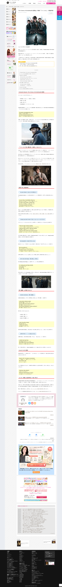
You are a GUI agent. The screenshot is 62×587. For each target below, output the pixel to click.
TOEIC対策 (20, 572)
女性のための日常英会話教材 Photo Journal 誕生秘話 (12, 571)
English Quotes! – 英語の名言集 (10, 579)
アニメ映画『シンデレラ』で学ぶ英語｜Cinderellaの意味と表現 (32, 523)
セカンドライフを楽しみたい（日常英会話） (23, 569)
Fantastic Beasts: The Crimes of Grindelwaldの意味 (28, 72)
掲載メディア (8, 557)
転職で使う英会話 (21, 577)
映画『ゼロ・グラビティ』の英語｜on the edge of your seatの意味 (32, 532)
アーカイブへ (53, 533)
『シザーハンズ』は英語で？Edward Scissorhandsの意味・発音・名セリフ (33, 526)
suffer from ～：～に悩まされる (25, 85)
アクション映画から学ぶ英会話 (32, 439)
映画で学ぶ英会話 (51, 439)
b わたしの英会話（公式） (34, 567)
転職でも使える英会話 (21, 575)
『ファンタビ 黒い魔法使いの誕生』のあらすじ (28, 73)
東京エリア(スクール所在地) (9, 562)
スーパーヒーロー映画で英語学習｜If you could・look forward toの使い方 (33, 529)
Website (35, 404)
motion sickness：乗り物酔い (25, 84)
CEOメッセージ (8, 553)
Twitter (29, 404)
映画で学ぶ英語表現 (23, 75)
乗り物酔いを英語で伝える (24, 82)
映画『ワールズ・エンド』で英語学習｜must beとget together (31, 530)
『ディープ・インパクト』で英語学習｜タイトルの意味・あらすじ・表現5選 (34, 520)
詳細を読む (52, 419)
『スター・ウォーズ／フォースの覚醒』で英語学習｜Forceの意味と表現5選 (33, 521)
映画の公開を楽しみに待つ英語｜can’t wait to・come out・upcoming (32, 531)
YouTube (32, 404)
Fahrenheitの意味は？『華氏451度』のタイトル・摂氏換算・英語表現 (33, 525)
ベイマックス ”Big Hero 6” (26, 527)
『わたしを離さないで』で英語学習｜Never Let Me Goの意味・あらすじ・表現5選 (34, 519)
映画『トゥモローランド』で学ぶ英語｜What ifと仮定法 (31, 524)
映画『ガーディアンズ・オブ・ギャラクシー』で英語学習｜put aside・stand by (34, 528)
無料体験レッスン (49, 3)
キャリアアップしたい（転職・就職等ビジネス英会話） (24, 565)
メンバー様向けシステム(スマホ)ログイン (49, 556)
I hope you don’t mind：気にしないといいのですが (28, 78)
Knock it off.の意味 (23, 87)
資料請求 (54, 3)
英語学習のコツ (8, 582)
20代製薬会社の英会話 (21, 574)
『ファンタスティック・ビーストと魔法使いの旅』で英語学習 (34, 163)
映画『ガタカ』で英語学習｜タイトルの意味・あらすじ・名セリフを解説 (33, 510)
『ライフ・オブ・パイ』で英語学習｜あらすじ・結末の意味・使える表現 (33, 522)
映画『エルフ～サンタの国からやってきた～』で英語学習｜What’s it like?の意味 (38, 422)
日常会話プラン (20, 559)
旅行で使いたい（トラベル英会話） (22, 566)
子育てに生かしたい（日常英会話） (22, 568)
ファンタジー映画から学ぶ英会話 (43, 439)
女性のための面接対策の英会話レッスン (23, 571)
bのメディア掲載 (33, 561)
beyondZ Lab (33, 579)
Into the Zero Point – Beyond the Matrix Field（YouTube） (37, 575)
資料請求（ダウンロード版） (34, 553)
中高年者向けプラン (21, 560)
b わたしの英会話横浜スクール (10, 565)
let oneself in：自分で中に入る (25, 79)
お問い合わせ (45, 1)
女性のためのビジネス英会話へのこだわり (11, 572)
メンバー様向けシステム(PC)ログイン (49, 553)
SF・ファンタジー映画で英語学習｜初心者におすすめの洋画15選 (32, 509)
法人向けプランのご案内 (34, 564)
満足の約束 (20, 581)
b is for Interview (21, 557)
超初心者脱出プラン (21, 556)
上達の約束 (20, 580)
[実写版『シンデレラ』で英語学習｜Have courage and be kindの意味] (21, 419)
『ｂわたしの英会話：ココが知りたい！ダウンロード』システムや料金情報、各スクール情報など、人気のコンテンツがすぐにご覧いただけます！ (35, 487)
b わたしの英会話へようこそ (10, 560)
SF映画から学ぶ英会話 (23, 439)
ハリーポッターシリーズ (24, 442)
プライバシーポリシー (9, 556)
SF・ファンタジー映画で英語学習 (37, 388)
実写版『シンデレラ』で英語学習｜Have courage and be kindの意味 (36, 417)
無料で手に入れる (36, 472)
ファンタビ (48, 442)
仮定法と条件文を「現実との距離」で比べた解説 (41, 213)
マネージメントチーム (9, 554)
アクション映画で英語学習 (40, 391)
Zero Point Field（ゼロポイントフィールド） (36, 572)
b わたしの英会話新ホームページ (35, 576)
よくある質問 (39, 1)
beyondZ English (33, 578)
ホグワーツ (52, 442)
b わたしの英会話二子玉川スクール (10, 566)
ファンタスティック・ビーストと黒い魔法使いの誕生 (37, 442)
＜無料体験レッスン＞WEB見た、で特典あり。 (35, 493)
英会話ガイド (20, 554)
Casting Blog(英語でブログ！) (34, 558)
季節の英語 (8, 580)
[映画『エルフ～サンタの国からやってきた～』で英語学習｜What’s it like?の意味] (21, 424)
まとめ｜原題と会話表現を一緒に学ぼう (26, 88)
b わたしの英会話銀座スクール (10, 563)
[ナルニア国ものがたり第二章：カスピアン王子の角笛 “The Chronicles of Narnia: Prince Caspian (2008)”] (21, 413)
